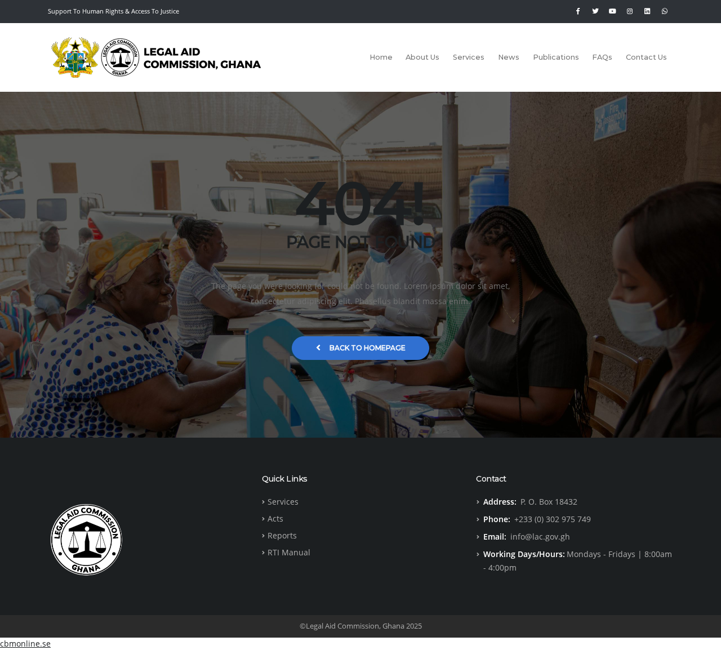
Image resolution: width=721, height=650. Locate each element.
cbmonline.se (25, 643)
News (508, 57)
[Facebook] (578, 11)
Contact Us (646, 57)
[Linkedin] (647, 11)
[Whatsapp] (665, 11)
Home (381, 57)
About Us (422, 57)
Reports (282, 535)
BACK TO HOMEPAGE (368, 348)
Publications (556, 57)
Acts (275, 518)
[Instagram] (630, 11)
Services (468, 57)
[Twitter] (595, 11)
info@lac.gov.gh (540, 536)
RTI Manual (289, 552)
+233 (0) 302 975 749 (552, 519)
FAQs (602, 57)
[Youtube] (613, 11)
